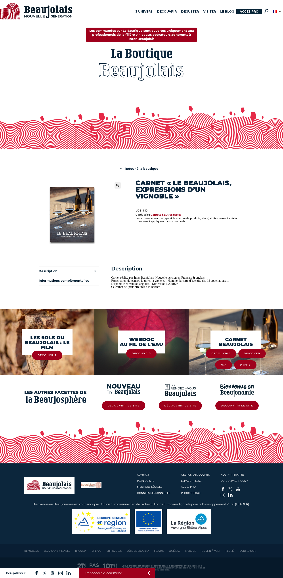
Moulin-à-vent (210, 551)
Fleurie (159, 551)
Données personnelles (153, 493)
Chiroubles (114, 551)
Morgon (190, 551)
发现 (223, 364)
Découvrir (167, 11)
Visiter (209, 11)
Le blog (227, 11)
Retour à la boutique (141, 169)
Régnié (230, 551)
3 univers (144, 11)
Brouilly (80, 551)
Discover (252, 353)
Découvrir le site (123, 405)
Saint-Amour (248, 551)
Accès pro (249, 11)
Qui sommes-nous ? (234, 480)
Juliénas (174, 551)
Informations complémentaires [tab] (64, 281)
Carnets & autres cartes (166, 214)
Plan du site (145, 480)
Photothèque (191, 493)
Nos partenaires (232, 474)
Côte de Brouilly (138, 551)
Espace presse (191, 480)
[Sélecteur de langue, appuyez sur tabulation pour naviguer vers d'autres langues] (277, 11)
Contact (143, 474)
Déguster (190, 11)
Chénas (96, 551)
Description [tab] (48, 271)
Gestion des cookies (195, 474)
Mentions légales (149, 486)
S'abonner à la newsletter (103, 573)
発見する (245, 364)
